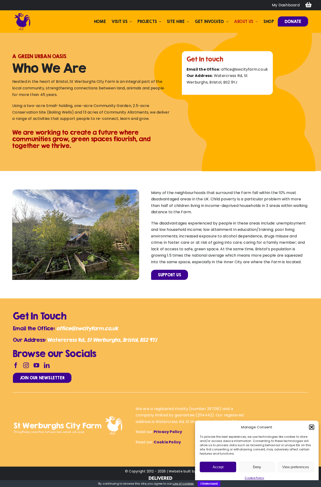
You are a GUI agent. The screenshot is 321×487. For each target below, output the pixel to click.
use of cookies (183, 484)
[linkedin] (47, 365)
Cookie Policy (254, 478)
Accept (218, 467)
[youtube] (36, 365)
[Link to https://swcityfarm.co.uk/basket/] (308, 5)
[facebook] (16, 365)
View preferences (295, 467)
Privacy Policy (168, 431)
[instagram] (26, 365)
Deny (257, 467)
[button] (311, 427)
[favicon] (22, 14)
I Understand (209, 483)
